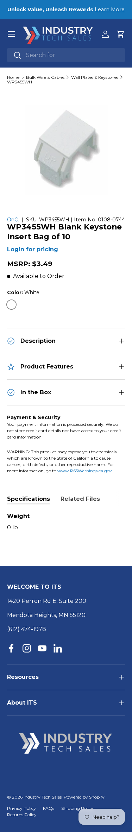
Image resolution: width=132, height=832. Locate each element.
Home (13, 77)
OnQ (13, 219)
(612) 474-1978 (26, 629)
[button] (120, 34)
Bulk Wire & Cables (45, 77)
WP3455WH (19, 82)
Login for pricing (32, 249)
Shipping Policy (77, 808)
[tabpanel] (66, 522)
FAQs (48, 808)
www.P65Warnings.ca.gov (84, 470)
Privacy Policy (21, 808)
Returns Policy (22, 814)
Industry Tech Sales (43, 797)
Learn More (110, 9)
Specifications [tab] (28, 499)
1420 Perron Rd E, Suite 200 (46, 601)
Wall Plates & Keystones (94, 77)
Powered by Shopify (84, 797)
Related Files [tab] (80, 499)
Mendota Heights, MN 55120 (46, 615)
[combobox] (66, 55)
